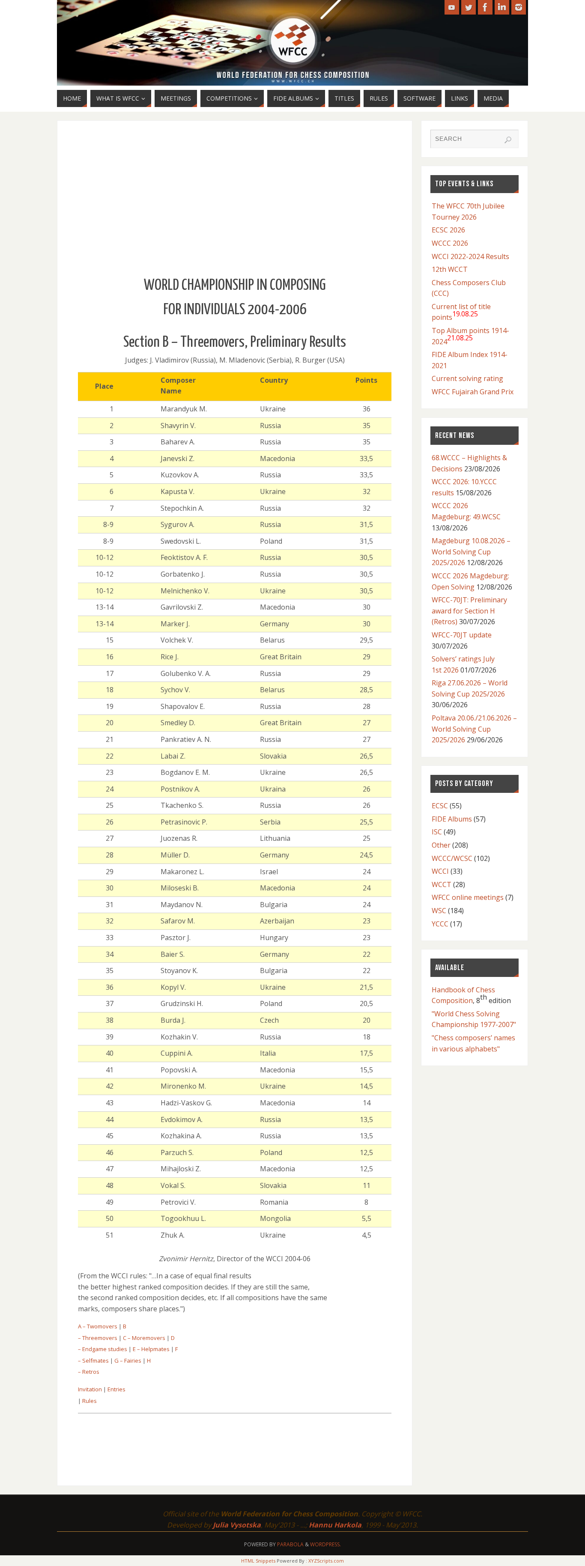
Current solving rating (467, 378)
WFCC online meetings (468, 897)
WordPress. (325, 1544)
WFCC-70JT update (462, 635)
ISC (437, 832)
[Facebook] (485, 7)
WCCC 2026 (450, 243)
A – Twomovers (97, 1326)
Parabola (290, 1544)
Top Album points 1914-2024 (470, 336)
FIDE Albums (452, 819)
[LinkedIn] (502, 7)
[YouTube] (452, 7)
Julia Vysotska (237, 1525)
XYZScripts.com (326, 1560)
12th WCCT (450, 269)
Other (441, 845)
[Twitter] (468, 7)
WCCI (440, 871)
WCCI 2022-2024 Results (470, 256)
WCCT (441, 884)
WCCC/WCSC (452, 858)
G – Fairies (127, 1360)
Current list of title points (461, 312)
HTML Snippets (258, 1560)
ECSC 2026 (448, 230)
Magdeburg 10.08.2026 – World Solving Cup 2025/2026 (471, 551)
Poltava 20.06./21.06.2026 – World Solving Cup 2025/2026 (474, 728)
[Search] (508, 140)
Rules (89, 1401)
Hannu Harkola (335, 1525)
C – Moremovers (144, 1338)
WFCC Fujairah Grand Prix (472, 391)
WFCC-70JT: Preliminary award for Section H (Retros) (469, 610)
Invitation (90, 1389)
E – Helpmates (151, 1349)
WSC (439, 910)
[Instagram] (518, 7)
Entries (116, 1389)
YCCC (440, 924)
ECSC (440, 805)
